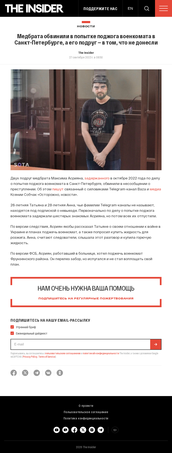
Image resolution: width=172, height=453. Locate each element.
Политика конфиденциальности (86, 418)
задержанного (97, 178)
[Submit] (155, 344)
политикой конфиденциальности (101, 353)
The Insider (86, 52)
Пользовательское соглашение (86, 412)
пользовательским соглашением (63, 353)
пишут (58, 189)
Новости (86, 26)
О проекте (86, 405)
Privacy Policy (30, 356)
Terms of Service (46, 356)
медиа (155, 189)
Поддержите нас (100, 8)
